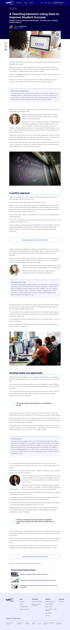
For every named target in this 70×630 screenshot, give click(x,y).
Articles (31, 2)
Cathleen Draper (23, 26)
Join (45, 2)
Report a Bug (48, 606)
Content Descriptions (25, 609)
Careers (21, 604)
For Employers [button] (58, 2)
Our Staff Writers (24, 606)
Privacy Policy (33, 623)
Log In (49, 2)
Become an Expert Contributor (36, 605)
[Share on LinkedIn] (5, 49)
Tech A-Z (47, 615)
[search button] (41, 2)
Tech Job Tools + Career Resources (51, 610)
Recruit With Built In (37, 601)
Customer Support (49, 601)
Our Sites (61, 601)
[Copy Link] (5, 46)
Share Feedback (49, 604)
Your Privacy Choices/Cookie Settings (49, 623)
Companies (19, 2)
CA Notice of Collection (59, 623)
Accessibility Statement (19, 623)
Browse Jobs (48, 613)
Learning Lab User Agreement (9, 623)
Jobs (26, 2)
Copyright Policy (28, 623)
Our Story (22, 601)
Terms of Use (39, 623)
